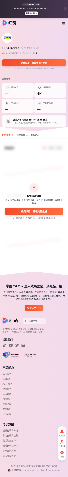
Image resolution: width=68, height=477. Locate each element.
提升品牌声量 (9, 450)
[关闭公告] (65, 9)
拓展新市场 (31, 13)
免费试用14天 (34, 307)
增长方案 (8, 424)
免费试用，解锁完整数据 (34, 211)
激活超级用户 (9, 440)
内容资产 (7, 398)
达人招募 (7, 373)
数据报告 (7, 408)
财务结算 (7, 403)
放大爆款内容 (9, 455)
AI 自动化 (7, 383)
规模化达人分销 (10, 430)
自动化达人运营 (10, 435)
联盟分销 (7, 378)
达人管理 (7, 393)
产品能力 (8, 367)
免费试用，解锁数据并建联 (34, 62)
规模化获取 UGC (11, 445)
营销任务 (7, 388)
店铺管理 (7, 413)
